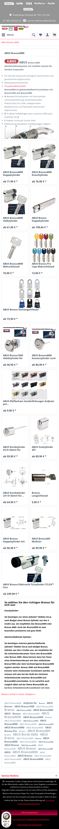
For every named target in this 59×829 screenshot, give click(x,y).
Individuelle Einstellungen (29, 824)
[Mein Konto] (47, 35)
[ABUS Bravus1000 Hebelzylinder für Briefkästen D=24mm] (15, 339)
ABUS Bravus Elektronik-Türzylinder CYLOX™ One (28, 586)
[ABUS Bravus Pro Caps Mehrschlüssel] (44, 247)
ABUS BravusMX (38, 731)
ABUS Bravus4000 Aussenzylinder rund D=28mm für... (43, 357)
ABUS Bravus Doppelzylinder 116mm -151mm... (42, 219)
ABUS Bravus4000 (13, 703)
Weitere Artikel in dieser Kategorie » (18, 694)
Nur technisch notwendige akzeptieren (31, 819)
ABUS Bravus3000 (31, 721)
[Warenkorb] (54, 35)
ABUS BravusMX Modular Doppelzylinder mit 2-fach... (43, 540)
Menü (10, 34)
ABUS (7, 713)
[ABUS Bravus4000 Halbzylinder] (15, 202)
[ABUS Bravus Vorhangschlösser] (29, 293)
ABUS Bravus (12, 745)
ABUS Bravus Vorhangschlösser (21, 309)
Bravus (42, 703)
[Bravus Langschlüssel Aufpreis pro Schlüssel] (44, 476)
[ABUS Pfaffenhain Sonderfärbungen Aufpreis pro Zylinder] (29, 385)
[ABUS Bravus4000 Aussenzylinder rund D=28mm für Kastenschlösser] (44, 339)
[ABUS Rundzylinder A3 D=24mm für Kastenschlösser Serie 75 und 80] (15, 431)
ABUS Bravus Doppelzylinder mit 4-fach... (14, 540)
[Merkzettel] (40, 35)
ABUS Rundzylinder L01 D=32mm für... (14, 494)
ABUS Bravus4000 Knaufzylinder (42, 173)
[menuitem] (7, 35)
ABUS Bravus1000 (24, 706)
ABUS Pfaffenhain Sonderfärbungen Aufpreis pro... (28, 402)
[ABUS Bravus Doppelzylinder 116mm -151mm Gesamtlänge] (44, 202)
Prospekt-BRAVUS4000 (15, 86)
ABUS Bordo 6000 (26, 734)
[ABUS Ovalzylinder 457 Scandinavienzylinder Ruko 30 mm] (44, 431)
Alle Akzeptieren (29, 812)
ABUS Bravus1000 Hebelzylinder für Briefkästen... (13, 357)
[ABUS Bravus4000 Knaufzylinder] (44, 156)
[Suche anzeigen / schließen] (33, 35)
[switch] (6, 824)
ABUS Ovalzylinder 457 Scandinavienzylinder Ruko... (44, 448)
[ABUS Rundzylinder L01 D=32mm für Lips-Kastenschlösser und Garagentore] (15, 476)
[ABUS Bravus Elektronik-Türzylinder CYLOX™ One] (29, 568)
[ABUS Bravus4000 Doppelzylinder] (15, 156)
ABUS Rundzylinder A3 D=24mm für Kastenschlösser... (14, 448)
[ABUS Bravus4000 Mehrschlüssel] (15, 247)
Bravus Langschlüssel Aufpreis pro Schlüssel (40, 494)
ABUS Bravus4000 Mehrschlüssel (13, 265)
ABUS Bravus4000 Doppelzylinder (13, 173)
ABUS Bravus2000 (44, 706)
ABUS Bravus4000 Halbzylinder (13, 219)
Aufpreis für (30, 703)
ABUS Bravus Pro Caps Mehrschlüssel (43, 265)
